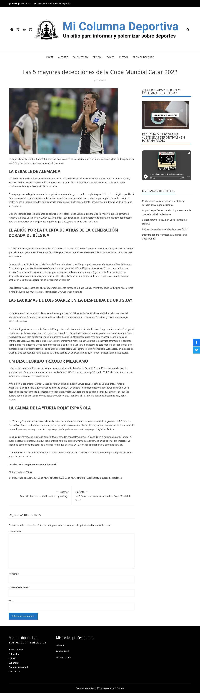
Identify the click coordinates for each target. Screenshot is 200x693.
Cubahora (13, 662)
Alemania (32, 477)
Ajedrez (63, 57)
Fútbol (123, 57)
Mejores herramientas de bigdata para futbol (165, 229)
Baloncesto (80, 57)
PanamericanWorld (47, 464)
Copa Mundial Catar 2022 (51, 477)
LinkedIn (60, 644)
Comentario (16, 531)
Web (11, 601)
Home (49, 57)
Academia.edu (63, 651)
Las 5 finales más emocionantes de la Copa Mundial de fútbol (103, 495)
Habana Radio (16, 649)
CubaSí (12, 658)
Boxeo (111, 57)
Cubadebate (15, 654)
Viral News (103, 688)
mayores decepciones (111, 477)
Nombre (14, 573)
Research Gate (63, 657)
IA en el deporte (143, 57)
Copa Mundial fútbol (75, 477)
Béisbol (97, 57)
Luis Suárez (92, 477)
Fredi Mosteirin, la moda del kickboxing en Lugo (44, 494)
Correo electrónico (19, 587)
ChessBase (14, 671)
